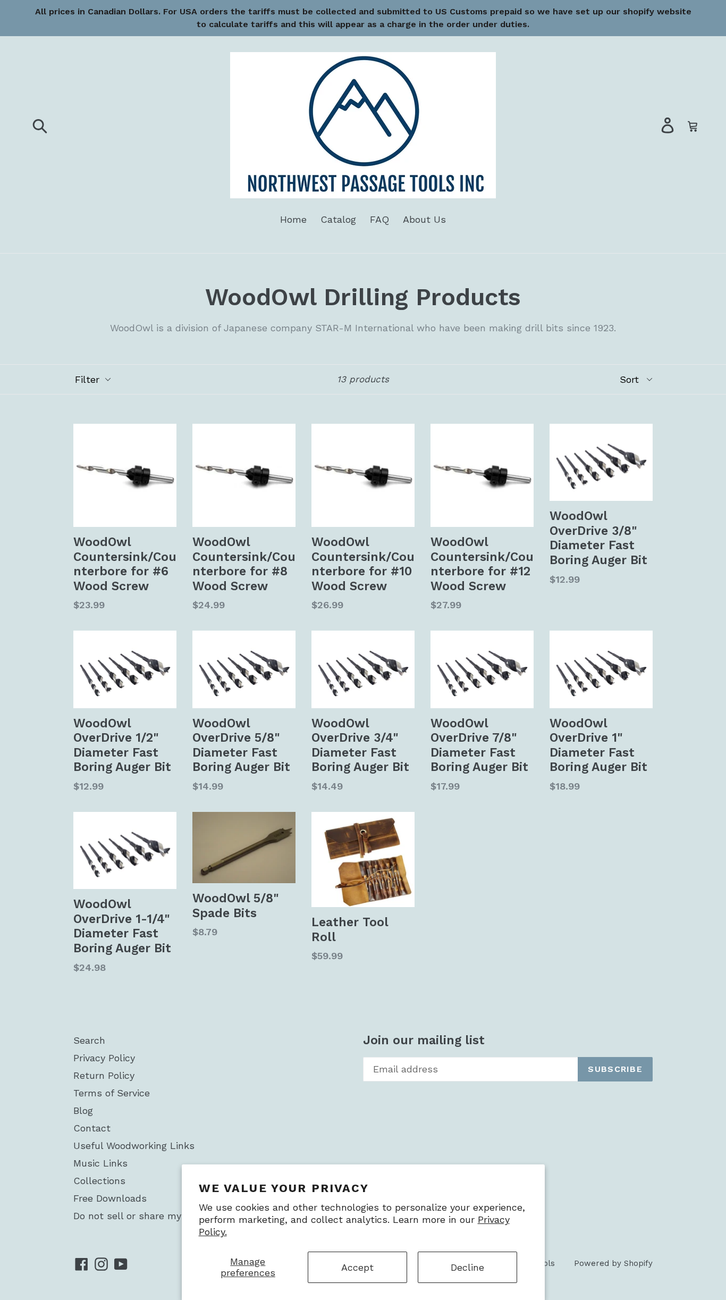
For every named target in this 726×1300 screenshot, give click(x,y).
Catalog (338, 219)
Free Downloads (110, 1198)
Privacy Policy (104, 1057)
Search (89, 1040)
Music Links (100, 1163)
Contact (92, 1128)
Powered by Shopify (613, 1263)
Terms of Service (111, 1092)
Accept (357, 1267)
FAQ (379, 219)
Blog (83, 1110)
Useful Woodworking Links (134, 1145)
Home (293, 219)
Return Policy (103, 1075)
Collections (99, 1180)
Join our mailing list (424, 1040)
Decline (467, 1267)
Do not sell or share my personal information (176, 1215)
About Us (424, 219)
